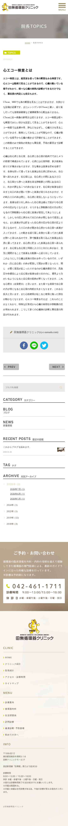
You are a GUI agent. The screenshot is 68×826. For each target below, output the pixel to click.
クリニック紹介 (13, 664)
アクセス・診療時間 (15, 677)
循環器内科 (10, 709)
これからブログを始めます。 (17, 447)
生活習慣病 (10, 715)
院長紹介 (9, 670)
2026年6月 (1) (17, 494)
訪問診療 (9, 722)
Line (34, 345)
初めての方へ (12, 735)
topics (12, 53)
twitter (44, 345)
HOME (27, 43)
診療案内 (9, 702)
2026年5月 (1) (17, 499)
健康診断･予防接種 (15, 728)
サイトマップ (12, 683)
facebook (24, 345)
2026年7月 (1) (17, 489)
